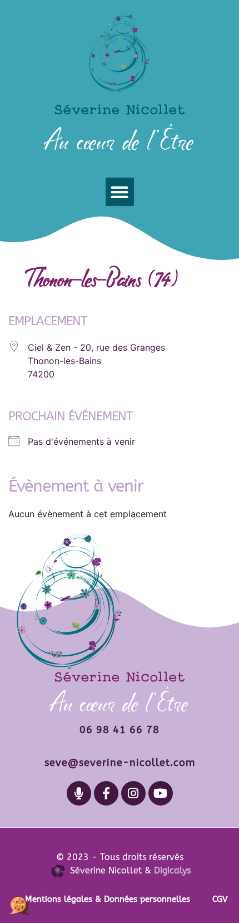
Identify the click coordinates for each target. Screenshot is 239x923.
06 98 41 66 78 (119, 730)
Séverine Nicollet (119, 109)
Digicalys (172, 870)
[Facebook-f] (106, 793)
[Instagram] (133, 793)
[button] (120, 192)
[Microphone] (79, 793)
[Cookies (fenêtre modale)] (19, 904)
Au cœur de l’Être (120, 141)
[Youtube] (160, 793)
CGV (220, 899)
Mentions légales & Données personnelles (107, 899)
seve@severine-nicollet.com (119, 763)
